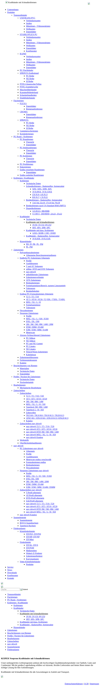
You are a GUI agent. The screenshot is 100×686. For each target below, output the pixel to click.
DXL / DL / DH (32, 321)
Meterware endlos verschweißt (38, 459)
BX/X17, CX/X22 (40, 197)
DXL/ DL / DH (32, 479)
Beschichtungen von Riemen (25, 365)
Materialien (24, 368)
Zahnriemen (18, 250)
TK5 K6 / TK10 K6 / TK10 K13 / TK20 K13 (45, 415)
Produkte (11, 12)
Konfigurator (31, 51)
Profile (29, 261)
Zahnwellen (31, 413)
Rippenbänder (25, 241)
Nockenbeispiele (26, 382)
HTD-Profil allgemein (35, 498)
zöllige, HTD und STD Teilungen (40, 269)
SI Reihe (29, 81)
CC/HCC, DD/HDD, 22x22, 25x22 (47, 214)
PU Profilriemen (26, 164)
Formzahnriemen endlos (36, 462)
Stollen (29, 23)
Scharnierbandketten (28, 95)
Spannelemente (20, 517)
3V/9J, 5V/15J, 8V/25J (41, 225)
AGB (86, 684)
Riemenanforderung (34, 109)
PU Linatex (31, 346)
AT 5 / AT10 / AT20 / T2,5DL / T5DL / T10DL (45, 299)
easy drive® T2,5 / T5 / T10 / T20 (40, 426)
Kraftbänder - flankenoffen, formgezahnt (42, 236)
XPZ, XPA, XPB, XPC (42, 189)
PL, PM (29, 247)
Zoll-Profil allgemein (34, 501)
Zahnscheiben (19, 390)
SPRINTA (24, 120)
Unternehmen (12, 9)
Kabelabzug (31, 355)
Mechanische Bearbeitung (30, 388)
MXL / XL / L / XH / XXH (37, 319)
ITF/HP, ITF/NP (33, 537)
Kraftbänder (25, 216)
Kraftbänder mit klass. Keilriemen (40, 230)
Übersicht (30, 142)
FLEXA (23, 103)
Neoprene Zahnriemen (29, 313)
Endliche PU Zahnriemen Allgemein (35, 258)
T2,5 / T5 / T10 (32, 297)
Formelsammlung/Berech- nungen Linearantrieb (45, 286)
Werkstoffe (24, 440)
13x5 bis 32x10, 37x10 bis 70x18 (46, 203)
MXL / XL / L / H (33, 302)
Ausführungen (32, 263)
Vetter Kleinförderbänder (30, 562)
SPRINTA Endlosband (29, 73)
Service (10, 567)
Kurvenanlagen (32, 559)
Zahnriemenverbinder (35, 277)
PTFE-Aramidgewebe (29, 87)
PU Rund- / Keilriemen (23, 136)
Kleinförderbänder (27, 531)
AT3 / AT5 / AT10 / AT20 (36, 399)
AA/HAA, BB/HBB (40, 211)
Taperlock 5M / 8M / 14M (37, 407)
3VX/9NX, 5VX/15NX (42, 192)
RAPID (23, 54)
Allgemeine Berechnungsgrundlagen (41, 255)
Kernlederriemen (27, 134)
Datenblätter (31, 32)
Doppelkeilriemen (33, 208)
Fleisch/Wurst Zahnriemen (37, 352)
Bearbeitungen (20, 385)
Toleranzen (30, 288)
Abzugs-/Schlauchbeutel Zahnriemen (35, 335)
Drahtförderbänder (27, 98)
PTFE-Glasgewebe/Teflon (30, 84)
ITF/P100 (30, 548)
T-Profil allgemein (33, 493)
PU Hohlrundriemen (28, 148)
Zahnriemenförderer (34, 556)
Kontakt (10, 578)
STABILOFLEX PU (28, 34)
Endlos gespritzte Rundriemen (32, 170)
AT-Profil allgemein (34, 495)
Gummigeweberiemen (29, 131)
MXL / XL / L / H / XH (35, 404)
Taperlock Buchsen (28, 526)
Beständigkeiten (32, 291)
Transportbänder (20, 15)
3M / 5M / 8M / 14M (34, 401)
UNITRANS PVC (27, 18)
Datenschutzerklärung (74, 684)
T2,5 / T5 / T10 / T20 (35, 396)
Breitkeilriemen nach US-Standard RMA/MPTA (46, 206)
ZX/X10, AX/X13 (40, 194)
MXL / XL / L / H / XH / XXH (39, 476)
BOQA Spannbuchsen (29, 523)
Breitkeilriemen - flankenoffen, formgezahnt (44, 200)
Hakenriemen (25, 167)
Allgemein (30, 451)
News (9, 570)
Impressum (94, 684)
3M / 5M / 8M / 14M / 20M (37, 481)
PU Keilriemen (26, 156)
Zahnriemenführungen (29, 357)
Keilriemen (24, 181)
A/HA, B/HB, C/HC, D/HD (44, 233)
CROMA (24, 112)
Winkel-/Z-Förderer (34, 553)
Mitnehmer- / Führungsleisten (38, 26)
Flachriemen (19, 101)
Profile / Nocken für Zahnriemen (27, 377)
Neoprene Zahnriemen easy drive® (34, 470)
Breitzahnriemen (33, 283)
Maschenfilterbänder (28, 90)
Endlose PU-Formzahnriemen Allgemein (36, 294)
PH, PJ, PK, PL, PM (34, 244)
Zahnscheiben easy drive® (31, 423)
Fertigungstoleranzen (28, 360)
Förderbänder (25, 542)
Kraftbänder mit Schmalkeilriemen (40, 222)
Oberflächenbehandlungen (31, 443)
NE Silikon (30, 341)
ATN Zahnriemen (33, 280)
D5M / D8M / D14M (34, 327)
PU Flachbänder (26, 70)
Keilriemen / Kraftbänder (24, 178)
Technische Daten (33, 183)
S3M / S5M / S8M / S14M (37, 330)
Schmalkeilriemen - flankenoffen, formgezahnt (45, 186)
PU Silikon (30, 338)
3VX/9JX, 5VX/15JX (41, 239)
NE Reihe (30, 79)
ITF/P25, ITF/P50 (33, 534)
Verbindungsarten (33, 21)
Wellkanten (30, 29)
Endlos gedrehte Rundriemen (32, 175)
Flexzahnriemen (26, 310)
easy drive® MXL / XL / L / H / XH (41, 435)
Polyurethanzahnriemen (29, 252)
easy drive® (31, 272)
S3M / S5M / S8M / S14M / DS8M (40, 487)
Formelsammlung (33, 305)
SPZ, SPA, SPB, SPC (41, 228)
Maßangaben (31, 550)
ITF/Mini (30, 539)
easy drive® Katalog (34, 437)
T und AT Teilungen (34, 266)
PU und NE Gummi (34, 343)
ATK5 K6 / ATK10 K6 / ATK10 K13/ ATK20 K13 (47, 418)
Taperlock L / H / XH (35, 410)
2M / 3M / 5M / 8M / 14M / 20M (39, 324)
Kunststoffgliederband (29, 92)
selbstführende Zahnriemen (37, 274)
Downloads (12, 572)
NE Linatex (31, 349)
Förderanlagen (19, 528)
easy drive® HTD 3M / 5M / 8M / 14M (42, 432)
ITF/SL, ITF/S (32, 545)
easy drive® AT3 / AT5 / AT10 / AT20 (41, 429)
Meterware (30, 332)
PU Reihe (30, 76)
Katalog (23, 363)
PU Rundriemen (26, 139)
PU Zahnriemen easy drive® (31, 448)
